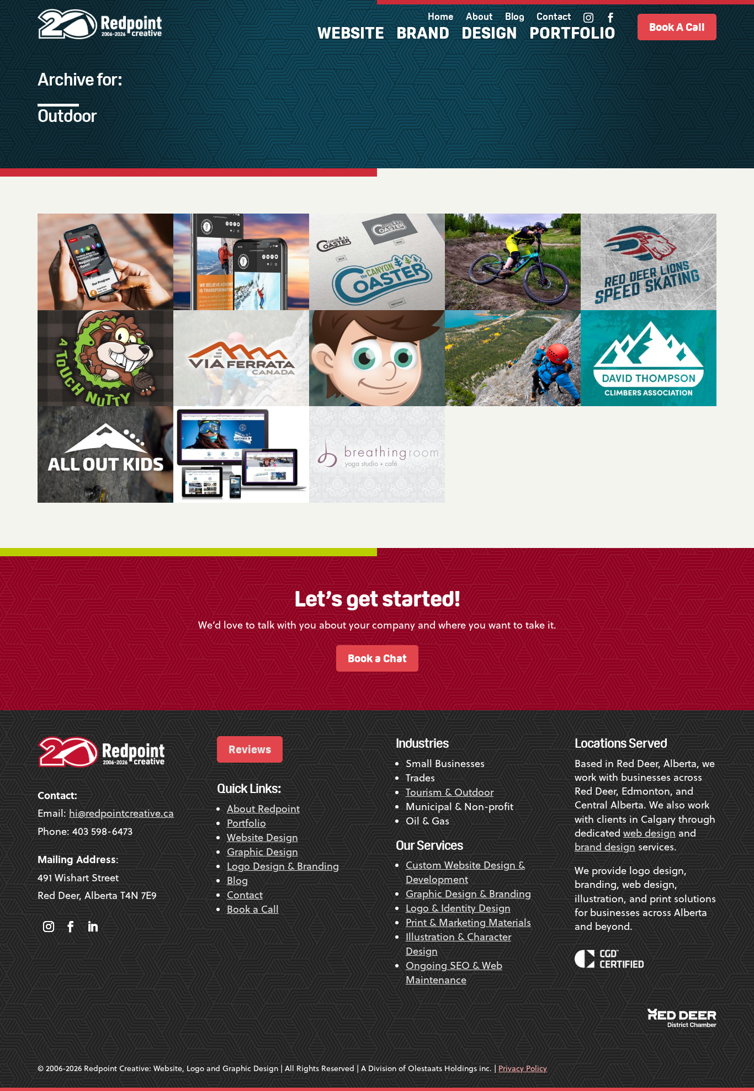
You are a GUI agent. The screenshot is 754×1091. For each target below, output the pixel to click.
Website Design (262, 837)
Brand (422, 35)
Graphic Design (262, 852)
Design (489, 35)
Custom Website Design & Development (465, 872)
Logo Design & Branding (283, 866)
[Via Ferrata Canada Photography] (513, 358)
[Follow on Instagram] (49, 927)
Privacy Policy (522, 1068)
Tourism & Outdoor (449, 792)
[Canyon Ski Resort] (241, 454)
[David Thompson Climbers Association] (648, 358)
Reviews (250, 749)
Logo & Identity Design (458, 908)
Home (441, 17)
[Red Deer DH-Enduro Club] (513, 262)
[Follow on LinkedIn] (93, 927)
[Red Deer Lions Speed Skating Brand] (648, 262)
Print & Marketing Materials (468, 922)
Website (350, 35)
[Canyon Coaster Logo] (377, 262)
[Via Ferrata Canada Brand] (241, 358)
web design (649, 833)
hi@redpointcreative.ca (121, 813)
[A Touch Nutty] (105, 358)
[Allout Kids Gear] (105, 454)
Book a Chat (377, 658)
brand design (605, 847)
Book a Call (253, 909)
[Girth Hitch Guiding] (241, 262)
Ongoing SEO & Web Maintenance (454, 973)
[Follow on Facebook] (71, 927)
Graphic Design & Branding (468, 894)
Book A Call (677, 26)
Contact (554, 17)
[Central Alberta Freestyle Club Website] (105, 262)
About (479, 17)
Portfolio (572, 35)
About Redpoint (263, 809)
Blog (514, 17)
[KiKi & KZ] (377, 358)
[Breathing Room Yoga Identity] (377, 454)
